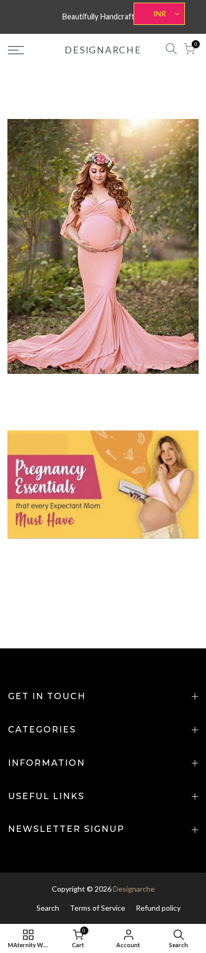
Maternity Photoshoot (144, 228)
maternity (85, 214)
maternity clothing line (64, 228)
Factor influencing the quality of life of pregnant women (103, 192)
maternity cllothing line (144, 214)
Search (47, 907)
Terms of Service (97, 907)
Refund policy (158, 907)
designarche (102, 50)
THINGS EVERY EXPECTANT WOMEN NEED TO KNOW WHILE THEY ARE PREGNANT (103, 430)
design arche (43, 214)
